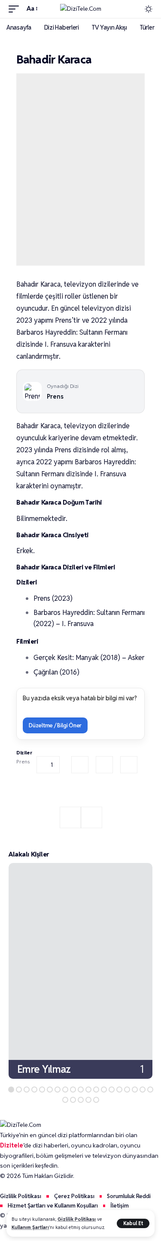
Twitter (104, 764)
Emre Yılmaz (44, 1068)
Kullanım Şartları (30, 1227)
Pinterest (128, 764)
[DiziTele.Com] (80, 9)
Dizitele (11, 1145)
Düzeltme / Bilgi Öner (55, 725)
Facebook (79, 764)
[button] (133, 1223)
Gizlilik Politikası (77, 1219)
